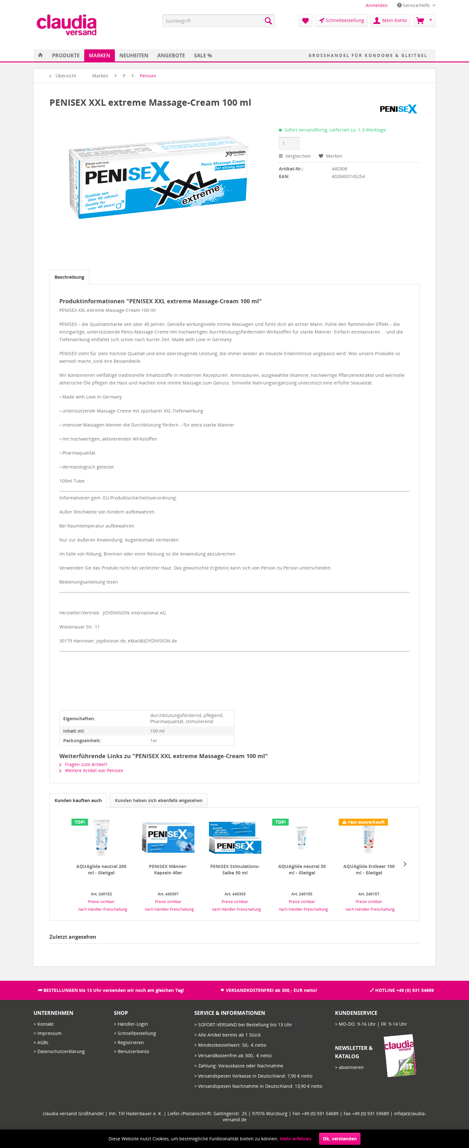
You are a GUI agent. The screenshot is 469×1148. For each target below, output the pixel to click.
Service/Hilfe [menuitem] (416, 5)
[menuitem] (376, 5)
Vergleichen (297, 156)
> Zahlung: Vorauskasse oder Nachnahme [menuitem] (238, 1066)
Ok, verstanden (340, 1139)
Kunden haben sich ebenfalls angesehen (159, 800)
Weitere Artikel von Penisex (93, 770)
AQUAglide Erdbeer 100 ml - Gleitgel (369, 869)
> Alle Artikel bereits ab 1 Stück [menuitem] (227, 1035)
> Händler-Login (131, 1024)
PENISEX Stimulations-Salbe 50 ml (235, 869)
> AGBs (41, 1042)
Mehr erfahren (295, 1139)
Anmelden (377, 5)
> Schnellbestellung (135, 1033)
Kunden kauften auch (78, 800)
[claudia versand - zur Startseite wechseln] (66, 24)
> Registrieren (129, 1042)
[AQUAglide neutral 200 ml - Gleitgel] (101, 837)
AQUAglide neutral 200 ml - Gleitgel (101, 869)
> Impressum (48, 1033)
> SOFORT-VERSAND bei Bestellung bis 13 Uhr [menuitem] (245, 1025)
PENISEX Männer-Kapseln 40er (168, 869)
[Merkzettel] (305, 20)
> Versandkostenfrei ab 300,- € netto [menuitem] (233, 1055)
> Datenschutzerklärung (59, 1051)
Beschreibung (69, 277)
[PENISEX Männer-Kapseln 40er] (168, 837)
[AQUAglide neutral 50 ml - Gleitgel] (302, 837)
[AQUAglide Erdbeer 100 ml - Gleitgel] (368, 837)
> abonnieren (349, 1067)
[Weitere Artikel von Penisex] (398, 108)
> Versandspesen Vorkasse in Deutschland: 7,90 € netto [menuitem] (253, 1076)
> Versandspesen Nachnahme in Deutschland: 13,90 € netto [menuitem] (258, 1086)
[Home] (41, 55)
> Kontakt (44, 1024)
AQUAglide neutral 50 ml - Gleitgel (302, 869)
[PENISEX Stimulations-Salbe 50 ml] (235, 837)
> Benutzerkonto (131, 1051)
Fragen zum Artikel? (85, 764)
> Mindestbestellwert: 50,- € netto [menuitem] (230, 1045)
